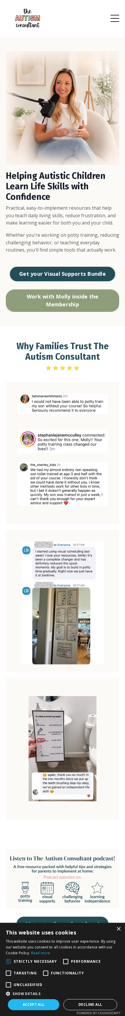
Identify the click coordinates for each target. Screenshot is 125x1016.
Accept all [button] (34, 1004)
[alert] (62, 969)
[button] (62, 993)
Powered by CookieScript (99, 1013)
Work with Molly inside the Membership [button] (63, 300)
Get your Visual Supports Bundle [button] (62, 273)
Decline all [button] (90, 1004)
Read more (40, 952)
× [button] (118, 929)
